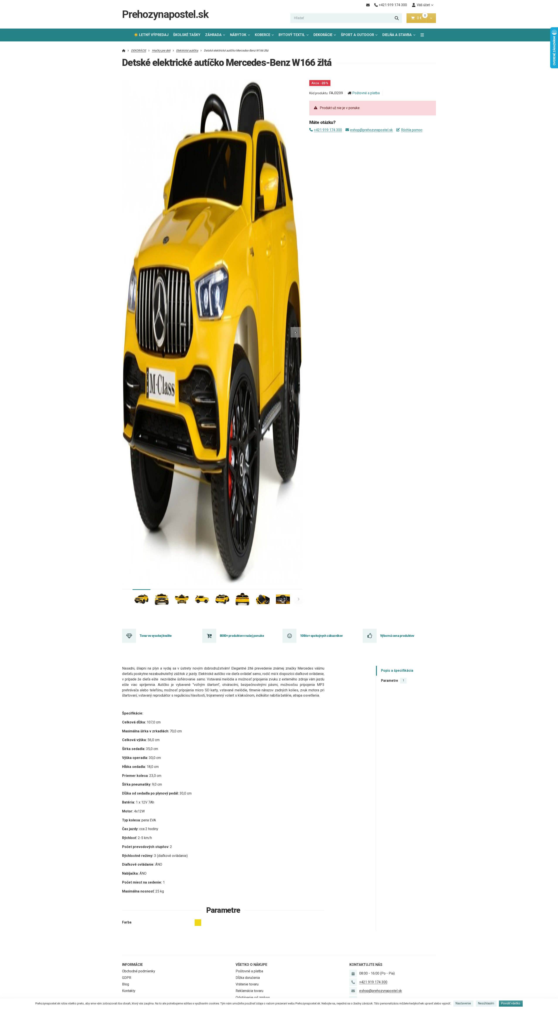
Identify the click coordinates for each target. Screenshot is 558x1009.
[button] (431, 18)
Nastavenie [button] (463, 1003)
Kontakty (128, 991)
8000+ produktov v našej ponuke (242, 635)
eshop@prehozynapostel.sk (371, 130)
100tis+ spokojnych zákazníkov (321, 635)
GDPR (126, 978)
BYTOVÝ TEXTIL (292, 35)
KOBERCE (262, 35)
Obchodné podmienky (138, 971)
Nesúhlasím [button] (486, 1003)
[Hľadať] (396, 18)
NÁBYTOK (238, 35)
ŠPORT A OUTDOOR (357, 35)
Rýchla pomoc (411, 130)
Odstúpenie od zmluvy (253, 997)
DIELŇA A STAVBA (397, 35)
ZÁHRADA (213, 35)
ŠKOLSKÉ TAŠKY (186, 35)
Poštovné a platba (366, 93)
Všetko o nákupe (251, 965)
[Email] (368, 5)
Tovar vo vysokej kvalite (156, 635)
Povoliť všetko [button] (510, 1003)
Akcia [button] (319, 83)
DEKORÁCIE (322, 35)
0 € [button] (421, 18)
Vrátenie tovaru (247, 984)
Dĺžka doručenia (248, 978)
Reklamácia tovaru (249, 991)
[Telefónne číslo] (353, 982)
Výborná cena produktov (397, 635)
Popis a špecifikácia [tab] (397, 671)
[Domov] (123, 50)
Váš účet (423, 5)
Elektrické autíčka (187, 50)
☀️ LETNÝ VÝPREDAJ (151, 35)
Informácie (132, 965)
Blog (125, 984)
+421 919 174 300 (328, 130)
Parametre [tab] (392, 680)
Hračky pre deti (161, 50)
